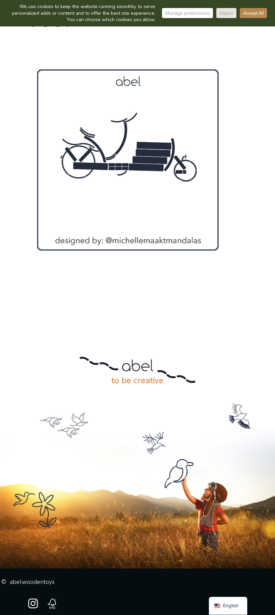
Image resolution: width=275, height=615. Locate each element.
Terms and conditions (182, 442)
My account (51, 480)
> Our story (43, 442)
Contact (161, 480)
